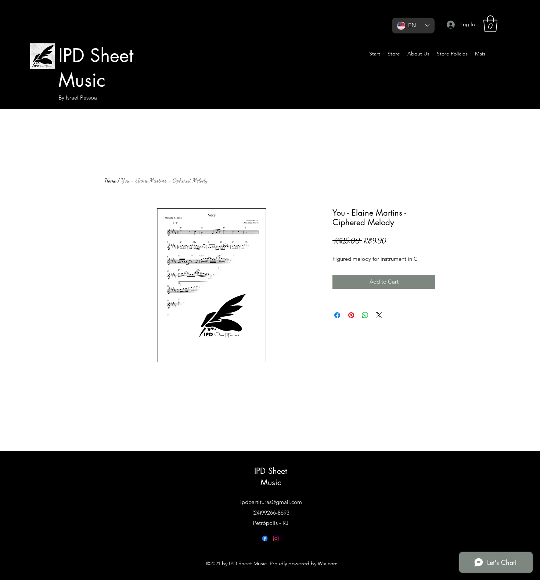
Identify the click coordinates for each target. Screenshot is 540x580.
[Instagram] (276, 538)
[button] (490, 23)
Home (110, 180)
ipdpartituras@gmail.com (271, 501)
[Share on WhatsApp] (365, 315)
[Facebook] (265, 538)
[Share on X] (379, 315)
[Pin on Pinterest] (351, 315)
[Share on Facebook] (337, 315)
